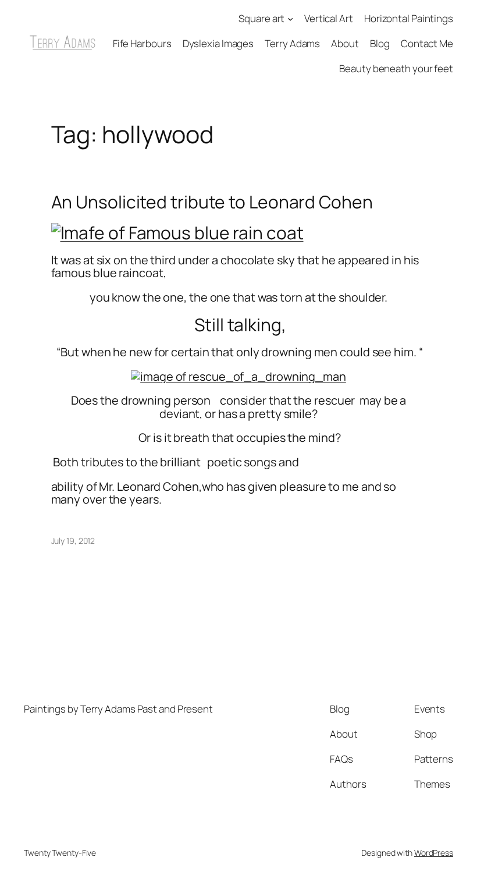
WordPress (433, 852)
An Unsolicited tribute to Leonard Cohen (212, 202)
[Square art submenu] (290, 19)
